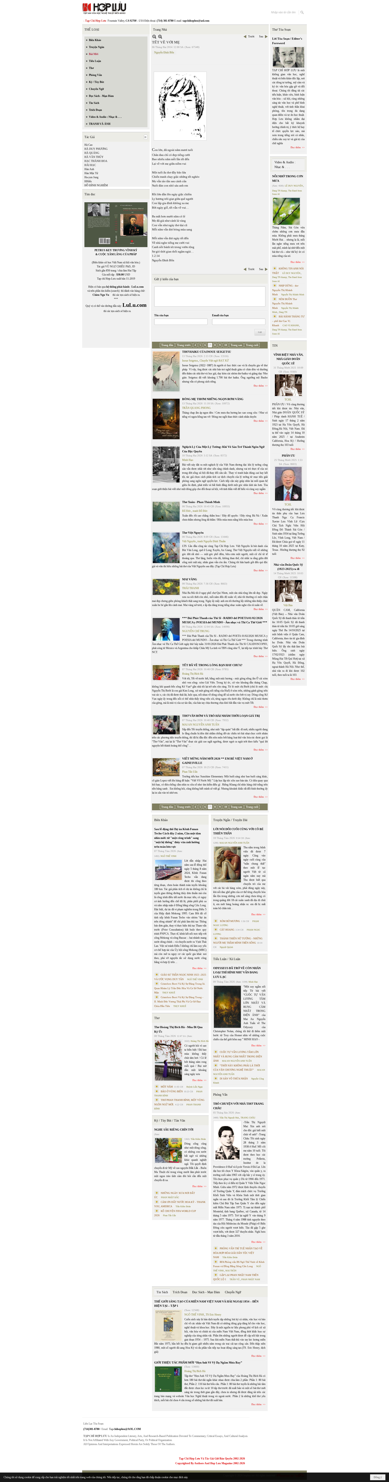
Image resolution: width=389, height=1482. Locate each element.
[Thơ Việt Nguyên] (166, 547)
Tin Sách (162, 1292)
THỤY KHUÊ (168, 992)
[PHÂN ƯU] (288, 484)
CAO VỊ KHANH (291, 325)
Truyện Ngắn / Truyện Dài (230, 820)
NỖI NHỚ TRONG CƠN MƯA (287, 178)
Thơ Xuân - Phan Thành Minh (201, 502)
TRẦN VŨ (235, 1279)
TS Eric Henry (213, 1314)
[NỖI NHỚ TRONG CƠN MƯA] (286, 211)
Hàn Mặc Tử (91, 173)
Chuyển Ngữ (233, 1292)
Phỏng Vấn (220, 1094)
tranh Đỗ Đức (200, 510)
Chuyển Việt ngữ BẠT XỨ (214, 360)
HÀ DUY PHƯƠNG (96, 148)
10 (225, 345)
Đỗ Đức (186, 510)
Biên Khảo (161, 820)
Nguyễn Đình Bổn (164, 52)
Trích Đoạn (180, 1292)
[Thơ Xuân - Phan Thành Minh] (166, 511)
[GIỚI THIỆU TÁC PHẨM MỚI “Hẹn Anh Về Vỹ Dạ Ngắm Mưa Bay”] (168, 1379)
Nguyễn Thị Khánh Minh (292, 294)
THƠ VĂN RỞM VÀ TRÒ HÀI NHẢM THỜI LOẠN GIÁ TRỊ (221, 715)
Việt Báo (288, 605)
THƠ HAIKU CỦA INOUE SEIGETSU (206, 351)
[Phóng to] (160, 36)
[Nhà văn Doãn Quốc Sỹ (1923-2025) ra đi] (288, 591)
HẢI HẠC (90, 165)
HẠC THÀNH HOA (95, 161)
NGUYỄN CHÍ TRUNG (195, 631)
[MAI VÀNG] (166, 587)
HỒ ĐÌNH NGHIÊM (96, 185)
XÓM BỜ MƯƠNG (230, 921)
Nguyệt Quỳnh (226, 947)
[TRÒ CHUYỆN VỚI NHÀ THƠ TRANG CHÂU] (227, 1140)
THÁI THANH (190, 588)
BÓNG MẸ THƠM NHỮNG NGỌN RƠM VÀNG (212, 399)
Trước (251, 36)
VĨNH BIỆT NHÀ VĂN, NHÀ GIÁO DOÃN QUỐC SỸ (288, 359)
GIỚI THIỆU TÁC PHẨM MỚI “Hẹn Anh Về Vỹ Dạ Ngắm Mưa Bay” (198, 1362)
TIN (275, 345)
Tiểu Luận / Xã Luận (226, 959)
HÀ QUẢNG (91, 153)
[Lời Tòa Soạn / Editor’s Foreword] (288, 57)
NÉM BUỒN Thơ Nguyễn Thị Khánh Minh (284, 303)
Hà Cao (88, 144)
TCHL (288, 399)
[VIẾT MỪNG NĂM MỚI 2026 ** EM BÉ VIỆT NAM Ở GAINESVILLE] (166, 767)
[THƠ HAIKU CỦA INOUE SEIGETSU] (166, 371)
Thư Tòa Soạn (281, 29)
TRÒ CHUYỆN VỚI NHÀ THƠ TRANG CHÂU (238, 1106)
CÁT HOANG (227, 929)
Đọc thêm (259, 385)
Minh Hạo (187, 460)
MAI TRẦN (230, 1270)
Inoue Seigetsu (190, 360)
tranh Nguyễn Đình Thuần (211, 541)
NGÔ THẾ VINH (168, 856)
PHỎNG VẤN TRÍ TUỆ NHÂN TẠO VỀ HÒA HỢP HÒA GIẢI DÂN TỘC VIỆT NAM (237, 1253)
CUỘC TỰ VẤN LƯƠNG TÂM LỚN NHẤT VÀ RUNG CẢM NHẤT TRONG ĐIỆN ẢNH (237, 1056)
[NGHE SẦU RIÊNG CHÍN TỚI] (168, 1150)
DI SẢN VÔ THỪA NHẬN (234, 1078)
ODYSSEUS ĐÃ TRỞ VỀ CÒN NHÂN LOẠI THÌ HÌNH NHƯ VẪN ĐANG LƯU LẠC (237, 972)
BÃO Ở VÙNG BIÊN (172, 1091)
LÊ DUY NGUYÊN (294, 185)
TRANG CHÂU (248, 1117)
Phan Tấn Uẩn (189, 771)
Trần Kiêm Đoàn (198, 1139)
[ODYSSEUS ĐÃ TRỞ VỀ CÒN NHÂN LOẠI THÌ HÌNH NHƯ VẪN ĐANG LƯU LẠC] (227, 1007)
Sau (261, 36)
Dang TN (283, 312)
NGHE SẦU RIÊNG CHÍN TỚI (173, 1129)
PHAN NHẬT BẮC (170, 1197)
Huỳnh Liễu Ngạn (194, 1087)
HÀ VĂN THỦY (94, 157)
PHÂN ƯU (288, 455)
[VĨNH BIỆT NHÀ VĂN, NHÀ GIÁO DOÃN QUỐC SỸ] (288, 385)
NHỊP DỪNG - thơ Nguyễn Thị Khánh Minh (285, 290)
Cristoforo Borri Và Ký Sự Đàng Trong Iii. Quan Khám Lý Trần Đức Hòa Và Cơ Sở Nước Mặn (179, 988)
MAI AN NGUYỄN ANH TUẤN (200, 724)
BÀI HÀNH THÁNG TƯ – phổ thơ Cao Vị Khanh (288, 321)
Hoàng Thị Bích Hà (192, 673)
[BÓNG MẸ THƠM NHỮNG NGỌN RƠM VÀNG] (166, 419)
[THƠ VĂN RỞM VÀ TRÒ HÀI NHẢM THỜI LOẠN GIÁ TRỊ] (166, 724)
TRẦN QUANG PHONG (196, 408)
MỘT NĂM (167, 1086)
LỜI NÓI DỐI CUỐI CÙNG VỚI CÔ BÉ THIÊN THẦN (238, 831)
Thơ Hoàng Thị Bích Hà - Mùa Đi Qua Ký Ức (178, 1029)
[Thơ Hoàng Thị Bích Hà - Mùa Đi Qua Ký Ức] (168, 1060)
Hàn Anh (89, 169)
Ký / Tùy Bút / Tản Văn (169, 1120)
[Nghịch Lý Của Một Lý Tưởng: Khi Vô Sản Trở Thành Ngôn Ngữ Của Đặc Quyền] (166, 464)
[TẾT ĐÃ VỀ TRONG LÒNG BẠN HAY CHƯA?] (166, 672)
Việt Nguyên (189, 541)
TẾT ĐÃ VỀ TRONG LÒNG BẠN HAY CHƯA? (212, 665)
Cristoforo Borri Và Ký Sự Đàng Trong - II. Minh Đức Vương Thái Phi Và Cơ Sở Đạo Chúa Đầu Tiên (178, 1001)
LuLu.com (137, 286)
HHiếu (88, 181)
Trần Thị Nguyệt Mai (229, 1117)
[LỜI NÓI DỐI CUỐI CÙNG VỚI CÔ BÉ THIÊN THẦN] (227, 864)
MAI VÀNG (189, 579)
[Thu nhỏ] (154, 36)
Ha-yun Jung (91, 177)
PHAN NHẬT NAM (250, 1279)
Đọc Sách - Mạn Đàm (206, 1292)
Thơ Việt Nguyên (193, 532)
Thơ (156, 1018)
